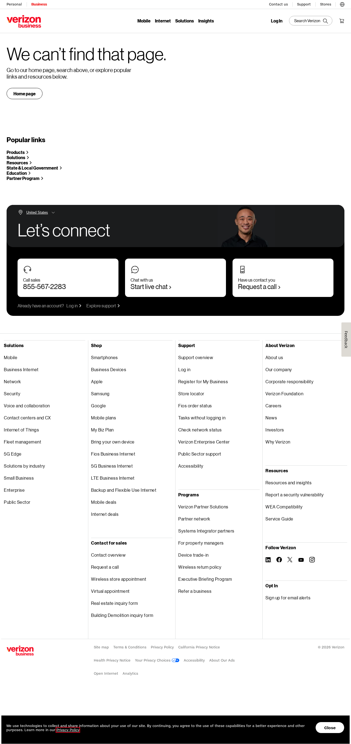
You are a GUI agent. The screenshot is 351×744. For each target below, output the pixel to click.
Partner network (194, 518)
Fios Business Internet (113, 453)
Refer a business (194, 591)
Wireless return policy (199, 567)
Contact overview (108, 554)
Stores (325, 4)
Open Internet (106, 673)
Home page (24, 93)
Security (12, 393)
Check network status (200, 429)
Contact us (278, 4)
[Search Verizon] (310, 20)
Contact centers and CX (27, 417)
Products (16, 152)
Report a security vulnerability (294, 494)
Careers (273, 405)
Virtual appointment (110, 591)
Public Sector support (199, 453)
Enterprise (14, 490)
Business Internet (21, 369)
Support (304, 4)
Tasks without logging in (201, 417)
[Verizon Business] (24, 21)
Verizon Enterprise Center (204, 441)
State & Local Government (32, 167)
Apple (97, 381)
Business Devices (108, 369)
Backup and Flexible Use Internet (123, 490)
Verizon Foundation (284, 393)
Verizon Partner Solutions (203, 506)
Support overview (195, 357)
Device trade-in (193, 554)
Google (98, 405)
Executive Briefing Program (205, 579)
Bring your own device (113, 441)
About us (274, 357)
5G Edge (13, 453)
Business (39, 4)
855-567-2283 (44, 286)
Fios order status (195, 405)
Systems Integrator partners (206, 530)
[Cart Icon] (342, 21)
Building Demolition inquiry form (122, 615)
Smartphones (104, 357)
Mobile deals (103, 502)
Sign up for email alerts (287, 597)
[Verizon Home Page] (20, 650)
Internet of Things (21, 429)
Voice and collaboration (27, 405)
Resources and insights (288, 482)
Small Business (19, 477)
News (271, 417)
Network (12, 381)
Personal (14, 4)
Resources (17, 162)
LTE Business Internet (113, 477)
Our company (278, 369)
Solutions (184, 20)
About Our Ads (222, 660)
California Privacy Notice (199, 647)
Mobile (144, 20)
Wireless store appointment (118, 579)
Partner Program (23, 178)
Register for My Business (203, 381)
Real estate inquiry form (114, 603)
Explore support (101, 305)
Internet (163, 20)
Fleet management (22, 441)
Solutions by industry (24, 465)
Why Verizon (277, 441)
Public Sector (17, 502)
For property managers (201, 542)
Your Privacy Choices (153, 660)
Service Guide (279, 518)
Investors (274, 429)
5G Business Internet (112, 465)
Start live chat (149, 286)
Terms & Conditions (129, 647)
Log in (72, 305)
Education (17, 173)
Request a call (257, 286)
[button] (342, 3)
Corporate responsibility (289, 381)
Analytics (130, 673)
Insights (206, 20)
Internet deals (104, 514)
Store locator (191, 393)
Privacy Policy (162, 647)
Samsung (100, 393)
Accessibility (190, 465)
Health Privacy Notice (112, 660)
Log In (276, 21)
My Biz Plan (102, 429)
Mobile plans (103, 417)
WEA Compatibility (284, 506)
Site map (101, 647)
